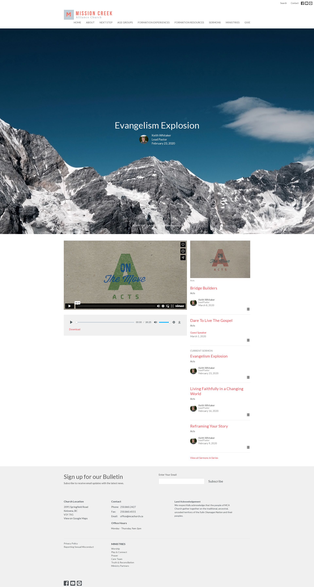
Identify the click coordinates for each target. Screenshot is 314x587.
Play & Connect (119, 552)
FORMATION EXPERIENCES (154, 22)
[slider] (105, 322)
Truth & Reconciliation (122, 562)
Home (77, 22)
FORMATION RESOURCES (189, 22)
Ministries (233, 22)
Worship (115, 548)
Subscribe (215, 481)
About (90, 22)
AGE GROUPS (125, 22)
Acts (151, 225)
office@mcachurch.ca (131, 516)
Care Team (116, 559)
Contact (294, 3)
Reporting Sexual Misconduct (79, 546)
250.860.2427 (128, 506)
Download (74, 329)
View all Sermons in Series (204, 457)
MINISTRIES (118, 543)
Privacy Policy (71, 543)
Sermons (215, 22)
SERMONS (138, 225)
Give (247, 22)
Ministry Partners (120, 565)
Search (283, 3)
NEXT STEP (106, 22)
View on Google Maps (76, 518)
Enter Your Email (168, 474)
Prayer (114, 555)
